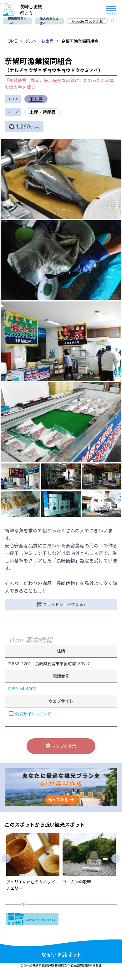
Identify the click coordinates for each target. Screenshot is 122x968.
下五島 (36, 99)
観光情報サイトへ (17, 21)
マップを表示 (64, 746)
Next (115, 858)
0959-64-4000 (22, 688)
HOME (11, 41)
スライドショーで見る (63, 604)
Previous (6, 858)
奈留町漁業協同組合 (80, 41)
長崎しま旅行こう (31, 9)
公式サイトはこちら (33, 713)
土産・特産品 (42, 112)
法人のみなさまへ (49, 21)
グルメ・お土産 (39, 41)
